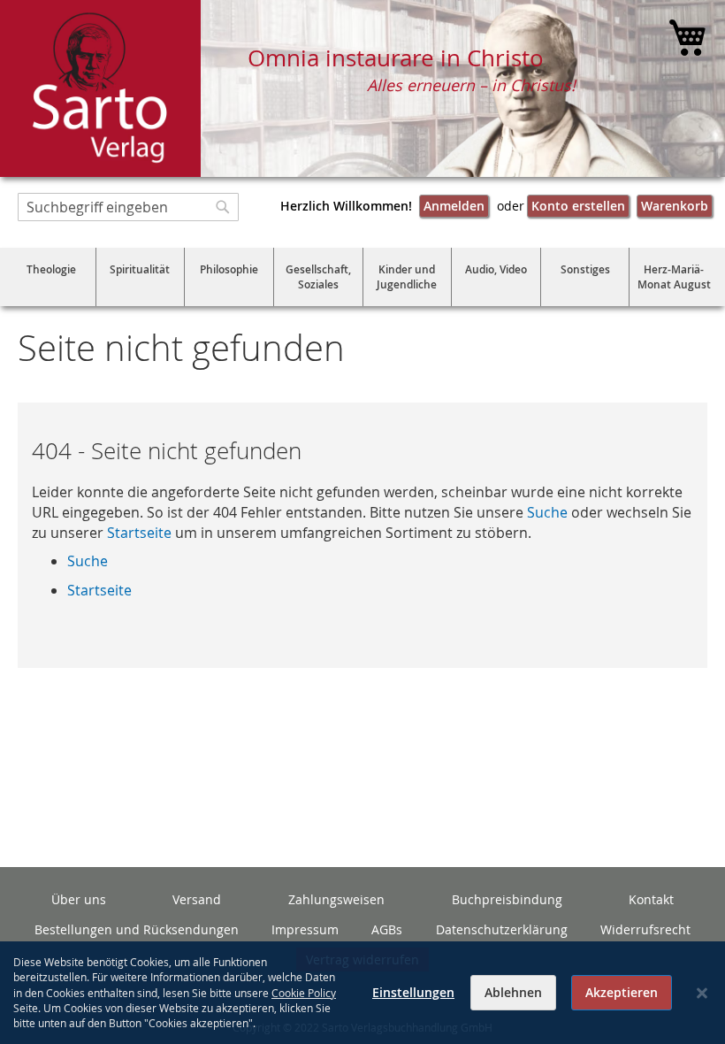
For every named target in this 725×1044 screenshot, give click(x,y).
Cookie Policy (303, 993)
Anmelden (454, 205)
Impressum (305, 929)
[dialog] (362, 992)
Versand (196, 899)
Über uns (78, 899)
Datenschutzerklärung (502, 929)
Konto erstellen (578, 205)
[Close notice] (702, 993)
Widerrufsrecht (645, 929)
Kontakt (651, 899)
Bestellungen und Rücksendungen (136, 929)
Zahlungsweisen (336, 899)
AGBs (386, 929)
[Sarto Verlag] (100, 88)
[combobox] (128, 207)
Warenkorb (674, 205)
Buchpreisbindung (507, 899)
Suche (547, 512)
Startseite (139, 532)
